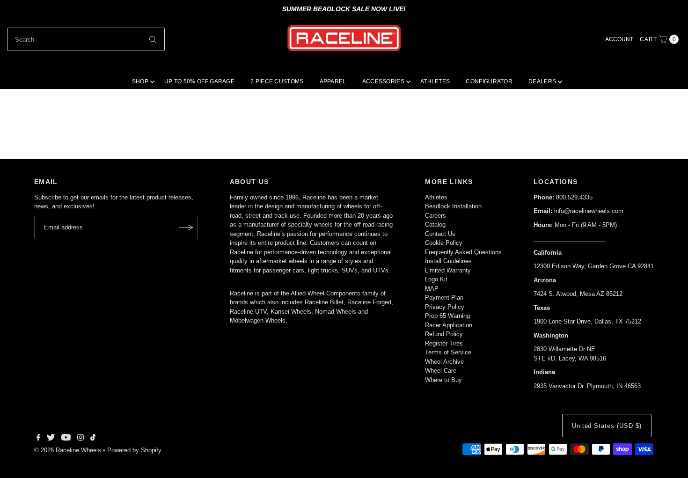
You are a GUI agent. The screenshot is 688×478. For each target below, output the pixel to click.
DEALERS (542, 81)
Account (619, 39)
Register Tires (444, 343)
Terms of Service (448, 352)
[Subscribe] (186, 227)
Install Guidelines (448, 261)
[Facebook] (38, 439)
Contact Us (440, 233)
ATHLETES (435, 81)
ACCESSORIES (383, 81)
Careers (435, 215)
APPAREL (333, 81)
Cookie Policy (443, 242)
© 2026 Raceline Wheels (67, 450)
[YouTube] (66, 439)
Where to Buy (443, 379)
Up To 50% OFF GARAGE (199, 81)
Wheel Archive (444, 361)
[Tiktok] (92, 439)
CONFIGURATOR (489, 81)
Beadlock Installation (453, 206)
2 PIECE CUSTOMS (277, 81)
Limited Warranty (448, 270)
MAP (432, 288)
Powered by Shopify (134, 450)
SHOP (140, 81)
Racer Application (448, 325)
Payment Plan (444, 297)
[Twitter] (51, 439)
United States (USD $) (607, 425)
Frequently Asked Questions (463, 252)
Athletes (436, 197)
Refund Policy (444, 334)
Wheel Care (440, 370)
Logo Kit (436, 279)
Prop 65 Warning (447, 315)
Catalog (435, 224)
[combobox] (86, 39)
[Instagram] (80, 439)
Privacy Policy (444, 306)
